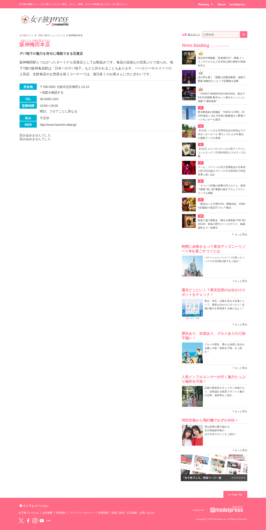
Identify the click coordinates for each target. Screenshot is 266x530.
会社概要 (47, 512)
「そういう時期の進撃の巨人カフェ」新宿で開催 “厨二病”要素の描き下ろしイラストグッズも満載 (221, 189)
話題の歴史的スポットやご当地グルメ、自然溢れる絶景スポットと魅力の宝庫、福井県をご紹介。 (224, 391)
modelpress (237, 4)
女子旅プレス (26, 35)
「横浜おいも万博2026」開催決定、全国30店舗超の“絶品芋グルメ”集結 (221, 205)
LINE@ (48, 520)
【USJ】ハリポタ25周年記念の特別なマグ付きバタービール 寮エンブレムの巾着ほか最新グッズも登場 (222, 134)
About (221, 4)
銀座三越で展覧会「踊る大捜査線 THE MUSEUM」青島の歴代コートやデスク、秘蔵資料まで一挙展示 (222, 224)
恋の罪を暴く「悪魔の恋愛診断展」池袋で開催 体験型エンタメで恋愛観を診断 (221, 79)
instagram (34, 520)
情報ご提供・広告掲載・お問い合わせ (133, 512)
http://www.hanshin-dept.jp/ (58, 124)
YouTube (41, 520)
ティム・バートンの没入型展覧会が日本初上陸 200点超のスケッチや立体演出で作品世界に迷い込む (221, 171)
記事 (184, 34)
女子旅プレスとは (29, 512)
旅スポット (194, 34)
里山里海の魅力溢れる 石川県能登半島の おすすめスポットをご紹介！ (220, 430)
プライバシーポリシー (82, 512)
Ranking (203, 4)
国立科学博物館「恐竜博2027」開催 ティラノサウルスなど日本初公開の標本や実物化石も (221, 62)
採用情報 (103, 512)
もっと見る (241, 234)
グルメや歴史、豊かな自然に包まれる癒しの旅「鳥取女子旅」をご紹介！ (224, 348)
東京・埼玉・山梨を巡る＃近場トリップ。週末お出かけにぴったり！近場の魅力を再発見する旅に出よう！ (224, 305)
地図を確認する (53, 92)
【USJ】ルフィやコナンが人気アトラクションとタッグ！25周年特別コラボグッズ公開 (222, 152)
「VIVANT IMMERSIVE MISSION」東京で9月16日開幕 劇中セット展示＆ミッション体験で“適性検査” (221, 97)
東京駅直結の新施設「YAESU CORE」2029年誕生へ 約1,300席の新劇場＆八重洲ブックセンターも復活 (221, 116)
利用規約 (61, 512)
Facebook (28, 520)
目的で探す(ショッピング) (51, 35)
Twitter (21, 520)
